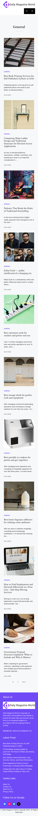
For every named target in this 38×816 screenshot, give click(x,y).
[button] (27, 11)
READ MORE (7, 95)
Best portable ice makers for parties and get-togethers (17, 459)
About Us (6, 784)
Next (24, 682)
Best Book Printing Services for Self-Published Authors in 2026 (19, 77)
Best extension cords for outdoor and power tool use (17, 334)
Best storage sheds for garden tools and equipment (18, 396)
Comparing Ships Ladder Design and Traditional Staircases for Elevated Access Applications (18, 142)
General (7, 71)
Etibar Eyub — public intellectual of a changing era (17, 272)
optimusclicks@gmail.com (22, 731)
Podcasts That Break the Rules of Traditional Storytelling (18, 210)
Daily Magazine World (11, 713)
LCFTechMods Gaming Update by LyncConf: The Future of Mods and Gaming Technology (18, 751)
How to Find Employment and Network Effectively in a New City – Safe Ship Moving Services (18, 588)
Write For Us (7, 789)
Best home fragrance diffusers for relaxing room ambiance (18, 521)
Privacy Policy (8, 792)
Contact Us (7, 787)
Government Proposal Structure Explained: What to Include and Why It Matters (18, 654)
